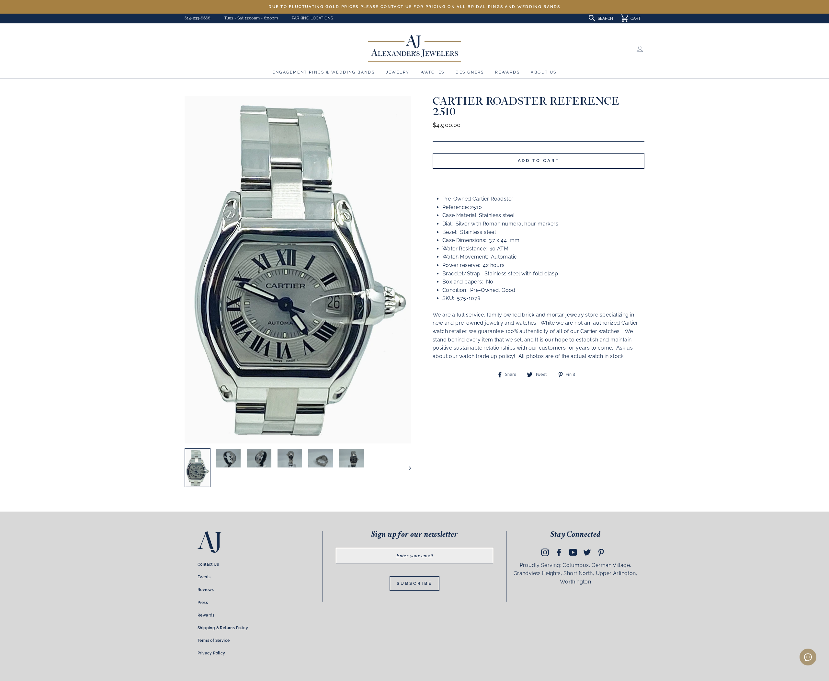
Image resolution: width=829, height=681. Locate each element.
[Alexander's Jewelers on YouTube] (573, 552)
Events (204, 577)
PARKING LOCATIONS (312, 18)
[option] (414, 6)
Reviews (206, 589)
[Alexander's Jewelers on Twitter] (587, 552)
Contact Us (208, 564)
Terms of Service (214, 640)
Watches (433, 72)
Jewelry (398, 72)
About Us (543, 72)
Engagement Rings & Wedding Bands (323, 72)
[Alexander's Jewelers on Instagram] (545, 552)
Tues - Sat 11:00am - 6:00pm (251, 18)
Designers (470, 72)
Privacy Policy (211, 653)
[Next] (407, 468)
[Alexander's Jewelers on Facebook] (559, 552)
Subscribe (414, 583)
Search (605, 18)
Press (203, 602)
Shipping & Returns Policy (223, 628)
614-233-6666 (197, 18)
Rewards (507, 72)
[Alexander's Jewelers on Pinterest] (601, 552)
